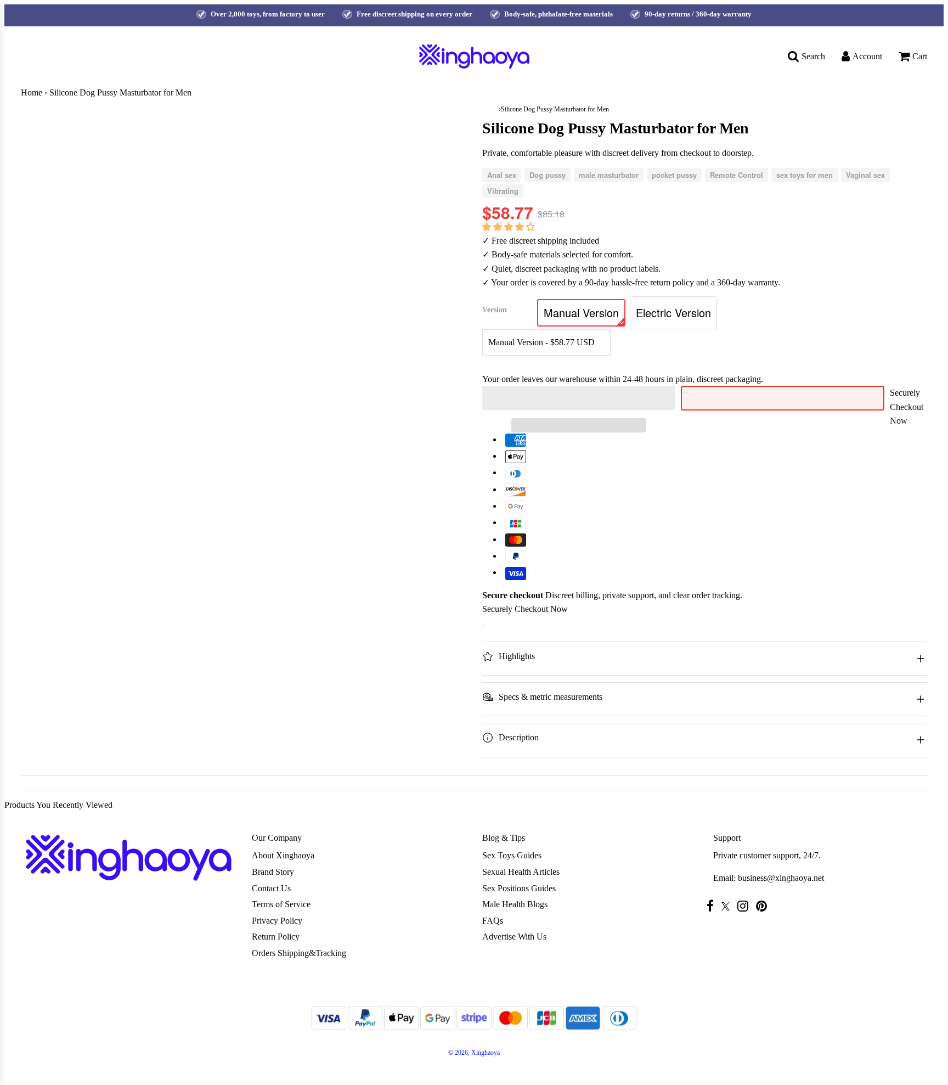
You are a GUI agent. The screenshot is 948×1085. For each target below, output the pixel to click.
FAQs (492, 920)
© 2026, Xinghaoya (474, 1052)
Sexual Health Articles (521, 871)
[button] (509, 227)
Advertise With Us (514, 936)
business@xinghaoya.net (781, 877)
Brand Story (273, 871)
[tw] (728, 906)
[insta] (745, 905)
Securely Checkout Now (906, 406)
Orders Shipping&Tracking (299, 953)
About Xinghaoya (283, 855)
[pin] (764, 905)
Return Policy (276, 936)
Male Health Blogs (515, 904)
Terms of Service (281, 904)
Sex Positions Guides (519, 888)
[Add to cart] (483, 626)
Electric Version (673, 313)
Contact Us (271, 888)
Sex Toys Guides (511, 855)
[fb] (713, 905)
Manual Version (581, 313)
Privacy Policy (277, 920)
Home (31, 92)
